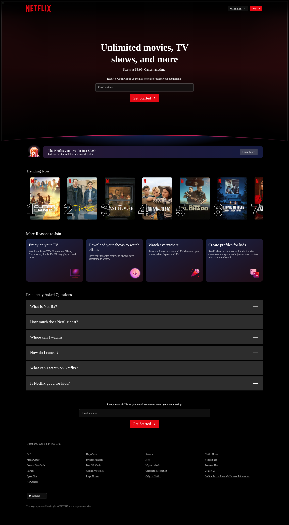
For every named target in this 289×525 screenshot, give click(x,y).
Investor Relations (94, 460)
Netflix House (211, 454)
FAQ (29, 454)
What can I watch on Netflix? (54, 368)
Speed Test (32, 476)
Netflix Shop (211, 460)
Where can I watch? (46, 337)
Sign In (256, 8)
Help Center (92, 454)
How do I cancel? (44, 352)
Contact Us (210, 471)
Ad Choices (32, 482)
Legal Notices (92, 476)
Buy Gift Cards (93, 465)
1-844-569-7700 (52, 443)
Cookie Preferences (95, 471)
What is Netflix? (43, 306)
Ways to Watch (153, 465)
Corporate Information (156, 471)
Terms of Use (211, 465)
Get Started (142, 98)
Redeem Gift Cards (36, 465)
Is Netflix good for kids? (50, 383)
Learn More (248, 152)
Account (149, 454)
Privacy (30, 471)
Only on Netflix (153, 476)
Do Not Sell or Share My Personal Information (227, 476)
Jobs (148, 460)
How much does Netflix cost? (54, 322)
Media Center (33, 460)
